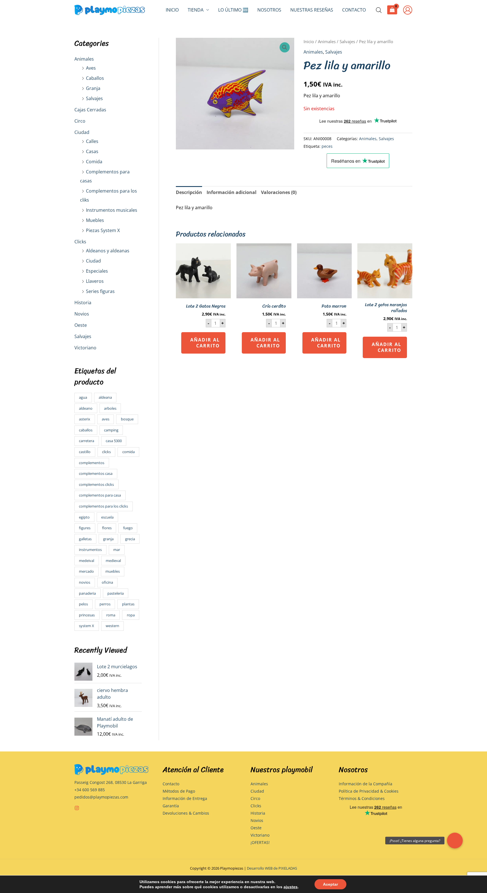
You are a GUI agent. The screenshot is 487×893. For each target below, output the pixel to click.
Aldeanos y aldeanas (107, 251)
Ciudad (81, 132)
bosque (127, 419)
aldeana (105, 397)
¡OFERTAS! (260, 842)
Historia (82, 302)
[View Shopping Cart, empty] (392, 9)
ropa (131, 615)
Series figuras (100, 291)
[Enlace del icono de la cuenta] (408, 10)
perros (104, 604)
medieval (113, 560)
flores (107, 527)
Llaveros (95, 281)
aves (105, 419)
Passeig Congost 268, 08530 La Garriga (110, 782)
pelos (83, 604)
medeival (86, 560)
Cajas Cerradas (90, 110)
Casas (92, 151)
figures (84, 527)
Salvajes (94, 98)
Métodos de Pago (179, 791)
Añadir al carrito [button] (205, 343)
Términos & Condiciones (362, 798)
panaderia (87, 593)
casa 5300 (114, 440)
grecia (130, 538)
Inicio (172, 10)
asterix (84, 419)
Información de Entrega (185, 798)
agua (83, 397)
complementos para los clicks (103, 506)
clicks (106, 451)
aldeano (85, 408)
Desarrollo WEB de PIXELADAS (272, 868)
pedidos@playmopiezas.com (101, 797)
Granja (93, 88)
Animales (84, 59)
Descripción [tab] (189, 192)
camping (111, 430)
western (112, 625)
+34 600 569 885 (89, 789)
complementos (91, 462)
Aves (91, 68)
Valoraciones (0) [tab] (278, 192)
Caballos (95, 78)
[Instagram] (76, 808)
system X (86, 625)
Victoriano (85, 348)
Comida (94, 161)
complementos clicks (96, 484)
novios (84, 582)
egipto (84, 517)
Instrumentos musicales (111, 210)
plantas (128, 604)
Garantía (171, 805)
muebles (112, 571)
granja (108, 538)
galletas (85, 538)
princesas (87, 615)
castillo (84, 451)
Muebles (95, 220)
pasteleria (115, 593)
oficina (107, 582)
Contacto (354, 10)
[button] (285, 47)
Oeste (80, 325)
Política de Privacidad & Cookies (369, 791)
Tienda (195, 10)
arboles (110, 408)
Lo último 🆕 (233, 10)
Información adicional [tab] (231, 192)
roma (110, 615)
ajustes (291, 887)
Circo (79, 121)
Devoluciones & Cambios (186, 813)
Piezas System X (103, 230)
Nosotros (269, 10)
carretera (86, 440)
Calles (92, 141)
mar (116, 549)
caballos (85, 430)
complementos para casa (100, 495)
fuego (128, 527)
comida (128, 451)
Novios (81, 314)
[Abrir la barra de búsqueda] (379, 10)
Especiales (97, 271)
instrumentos (90, 549)
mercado (86, 571)
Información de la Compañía (365, 783)
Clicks (80, 242)
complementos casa (95, 473)
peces (327, 146)
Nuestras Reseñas (311, 10)
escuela (107, 517)
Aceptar (330, 884)
